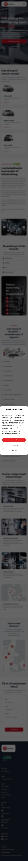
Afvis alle (14, 450)
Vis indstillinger (14, 445)
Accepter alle (14, 440)
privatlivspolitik (6, 434)
